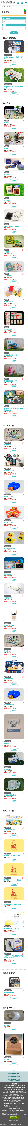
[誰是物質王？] (14, 164)
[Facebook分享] (25, 11)
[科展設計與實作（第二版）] (14, 918)
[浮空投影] (14, 1015)
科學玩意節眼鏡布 (9, 992)
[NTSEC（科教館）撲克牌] (14, 215)
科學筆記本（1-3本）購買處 (12, 855)
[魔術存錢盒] (14, 189)
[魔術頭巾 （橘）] (14, 512)
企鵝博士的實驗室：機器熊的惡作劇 (13, 58)
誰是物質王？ (8, 174)
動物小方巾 (7, 445)
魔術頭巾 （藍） (9, 496)
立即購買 (14, 64)
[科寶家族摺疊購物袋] (14, 784)
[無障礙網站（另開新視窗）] (14, 1117)
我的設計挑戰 (8, 329)
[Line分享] (25, 9)
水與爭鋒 (6, 252)
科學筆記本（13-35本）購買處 (12, 904)
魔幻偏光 (6, 1059)
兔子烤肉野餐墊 (8, 679)
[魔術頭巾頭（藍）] (14, 694)
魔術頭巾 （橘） (9, 522)
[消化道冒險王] (14, 266)
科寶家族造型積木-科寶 (10, 355)
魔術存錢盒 (7, 200)
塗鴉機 (6, 148)
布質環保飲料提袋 (9, 625)
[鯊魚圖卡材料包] (14, 291)
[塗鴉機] (14, 138)
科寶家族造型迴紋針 (10, 830)
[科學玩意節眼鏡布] (14, 982)
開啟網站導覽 (14, 1070)
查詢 (14, 33)
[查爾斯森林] (14, 112)
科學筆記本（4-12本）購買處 (12, 880)
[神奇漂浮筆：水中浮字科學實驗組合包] (14, 75)
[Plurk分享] (25, 13)
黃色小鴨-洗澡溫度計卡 (10, 548)
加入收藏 (23, 55)
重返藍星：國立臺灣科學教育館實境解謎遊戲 (13, 409)
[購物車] (22, 2)
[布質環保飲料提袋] (14, 614)
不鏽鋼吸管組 (8, 598)
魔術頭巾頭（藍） (9, 705)
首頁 (4, 6)
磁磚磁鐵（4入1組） (10, 470)
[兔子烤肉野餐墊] (14, 667)
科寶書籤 (6, 743)
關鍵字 (4, 25)
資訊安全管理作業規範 (14, 1076)
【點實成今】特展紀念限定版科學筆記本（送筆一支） (13, 956)
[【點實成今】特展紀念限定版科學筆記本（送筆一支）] (14, 945)
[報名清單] (18, 2)
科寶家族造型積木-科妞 (10, 381)
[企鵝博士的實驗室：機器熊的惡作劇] (14, 46)
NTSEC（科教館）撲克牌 (11, 226)
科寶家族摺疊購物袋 (10, 795)
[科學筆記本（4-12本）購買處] (14, 869)
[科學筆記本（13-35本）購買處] (14, 893)
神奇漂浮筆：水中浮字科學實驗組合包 (13, 87)
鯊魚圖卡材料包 (8, 301)
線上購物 (9, 6)
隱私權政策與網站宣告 (14, 1073)
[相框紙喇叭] (14, 563)
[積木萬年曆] (14, 758)
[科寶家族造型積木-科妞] (14, 370)
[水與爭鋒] (14, 241)
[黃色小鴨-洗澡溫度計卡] (14, 537)
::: (2, 6)
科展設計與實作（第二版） (11, 928)
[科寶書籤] (14, 726)
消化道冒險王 (8, 276)
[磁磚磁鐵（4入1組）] (14, 460)
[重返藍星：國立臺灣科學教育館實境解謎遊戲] (14, 397)
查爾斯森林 (7, 122)
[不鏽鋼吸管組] (14, 588)
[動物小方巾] (14, 434)
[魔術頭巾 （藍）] (14, 486)
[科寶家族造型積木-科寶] (14, 344)
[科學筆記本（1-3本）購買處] (14, 845)
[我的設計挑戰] (14, 318)
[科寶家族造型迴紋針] (14, 819)
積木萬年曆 (7, 769)
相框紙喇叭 (7, 574)
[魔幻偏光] (14, 1044)
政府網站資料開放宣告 (14, 1080)
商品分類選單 (6, 18)
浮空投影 (6, 1025)
